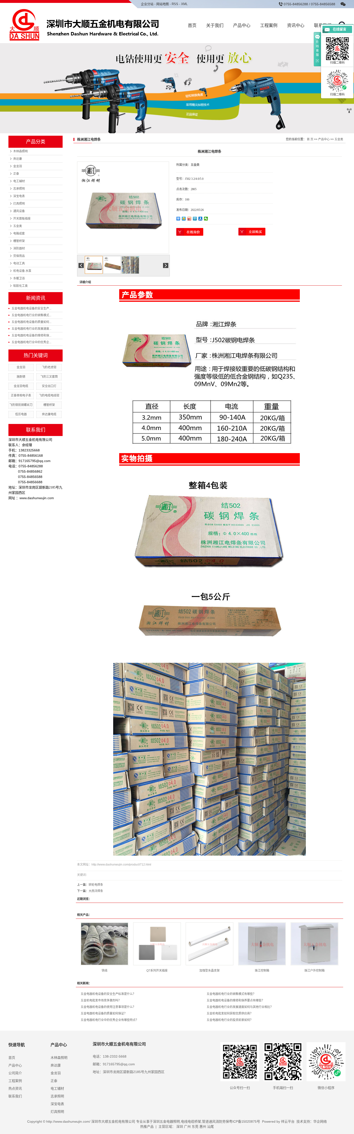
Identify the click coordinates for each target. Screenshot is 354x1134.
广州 (187, 1126)
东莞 (195, 1126)
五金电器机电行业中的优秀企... (31, 342)
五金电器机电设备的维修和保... (31, 335)
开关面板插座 (22, 218)
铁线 (104, 970)
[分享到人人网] (200, 219)
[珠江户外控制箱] (314, 943)
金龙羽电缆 (21, 386)
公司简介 (15, 1073)
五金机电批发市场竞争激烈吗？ (101, 1000)
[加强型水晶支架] (209, 943)
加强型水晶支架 (209, 970)
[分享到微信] (206, 219)
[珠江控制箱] (262, 943)
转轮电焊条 (96, 884)
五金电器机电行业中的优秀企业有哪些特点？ (109, 1020)
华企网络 (320, 1121)
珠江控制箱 (262, 970)
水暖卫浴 (19, 278)
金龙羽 (17, 166)
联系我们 (15, 1096)
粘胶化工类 (20, 286)
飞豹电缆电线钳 (49, 395)
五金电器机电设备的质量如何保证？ (104, 1013)
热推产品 (147, 1126)
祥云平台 (288, 1121)
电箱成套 (19, 233)
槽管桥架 (19, 241)
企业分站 (147, 4)
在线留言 (339, 29)
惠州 (202, 1126)
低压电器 (21, 414)
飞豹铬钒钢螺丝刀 (21, 405)
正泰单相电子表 (21, 395)
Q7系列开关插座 (157, 970)
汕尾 (210, 1126)
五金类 (17, 226)
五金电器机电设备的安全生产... (31, 308)
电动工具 (19, 263)
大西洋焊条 (96, 891)
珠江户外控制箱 (314, 970)
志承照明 (19, 188)
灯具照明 (19, 203)
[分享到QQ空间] (184, 219)
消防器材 (19, 248)
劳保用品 (19, 256)
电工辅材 (19, 181)
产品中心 (241, 25)
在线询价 (189, 232)
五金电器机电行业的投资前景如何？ (230, 1020)
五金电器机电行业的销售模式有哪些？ (231, 994)
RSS (175, 4)
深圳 (179, 1126)
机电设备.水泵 (22, 271)
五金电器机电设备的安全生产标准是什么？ (108, 994)
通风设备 (19, 211)
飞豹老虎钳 (49, 367)
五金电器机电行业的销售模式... (31, 315)
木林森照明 (20, 151)
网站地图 (162, 4)
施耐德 (21, 376)
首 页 (310, 139)
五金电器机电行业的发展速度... (31, 328)
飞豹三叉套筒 (49, 376)
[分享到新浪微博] (189, 219)
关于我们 (214, 25)
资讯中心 (295, 25)
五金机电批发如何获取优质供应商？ (230, 1013)
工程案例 (268, 25)
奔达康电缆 (49, 414)
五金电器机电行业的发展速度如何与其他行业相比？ (240, 1007)
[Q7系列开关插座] (157, 943)
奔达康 (17, 159)
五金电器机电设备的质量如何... (31, 322)
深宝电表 (19, 196)
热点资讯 (15, 1088)
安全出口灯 (49, 386)
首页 (192, 25)
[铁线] (104, 943)
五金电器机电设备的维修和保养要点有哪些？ (235, 1000)
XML (184, 4)
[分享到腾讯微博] (195, 219)
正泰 (16, 173)
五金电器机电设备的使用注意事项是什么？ (108, 1007)
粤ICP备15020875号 (244, 1121)
